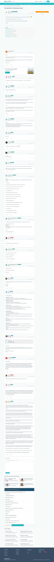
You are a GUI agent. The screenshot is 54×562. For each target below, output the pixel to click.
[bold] (6, 460)
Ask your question (8, 525)
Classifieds (25, 3)
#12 (32, 219)
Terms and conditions (47, 559)
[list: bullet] (13, 460)
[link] (9, 460)
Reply (11, 25)
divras (9, 384)
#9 (32, 153)
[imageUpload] (10, 460)
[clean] (16, 460)
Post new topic (43, 11)
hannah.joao (10, 76)
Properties (21, 3)
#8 (32, 143)
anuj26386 (9, 357)
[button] (15, 460)
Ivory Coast (5, 3)
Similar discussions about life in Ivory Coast (17, 525)
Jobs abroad (17, 554)
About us (5, 554)
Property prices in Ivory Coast (9, 36)
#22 (32, 402)
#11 (32, 176)
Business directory (14, 3)
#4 (32, 87)
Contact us (5, 551)
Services (10, 3)
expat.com (9, 11)
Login (45, 1)
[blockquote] (8, 460)
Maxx (9, 162)
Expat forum (17, 551)
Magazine (37, 1)
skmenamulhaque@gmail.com (12, 264)
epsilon (9, 95)
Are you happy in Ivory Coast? (9, 31)
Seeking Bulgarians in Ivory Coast (9, 35)
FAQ (27, 551)
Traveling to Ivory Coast (8, 28)
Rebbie (9, 401)
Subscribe (42, 13)
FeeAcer (9, 335)
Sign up (48, 1)
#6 (32, 120)
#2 (32, 52)
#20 (32, 376)
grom (9, 291)
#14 (32, 250)
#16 (32, 279)
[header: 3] (14, 460)
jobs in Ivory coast (7, 32)
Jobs (18, 3)
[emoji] (12, 460)
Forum (29, 3)
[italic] (7, 460)
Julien (9, 237)
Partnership (6, 555)
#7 (32, 133)
